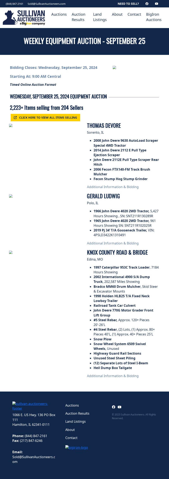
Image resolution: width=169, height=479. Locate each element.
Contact (134, 14)
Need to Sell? (128, 4)
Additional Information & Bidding (113, 187)
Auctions (59, 14)
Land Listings (100, 17)
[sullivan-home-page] (34, 406)
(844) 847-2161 (14, 4)
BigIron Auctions (154, 17)
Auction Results (78, 17)
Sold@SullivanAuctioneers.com (47, 4)
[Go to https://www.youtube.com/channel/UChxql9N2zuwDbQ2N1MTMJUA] (119, 407)
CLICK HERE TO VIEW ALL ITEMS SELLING (48, 117)
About (117, 14)
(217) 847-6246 (31, 440)
